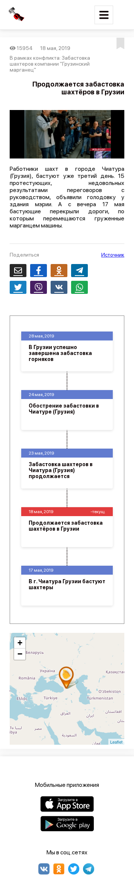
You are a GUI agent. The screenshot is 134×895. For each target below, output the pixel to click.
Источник (112, 255)
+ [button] (19, 642)
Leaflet (116, 742)
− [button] (19, 654)
